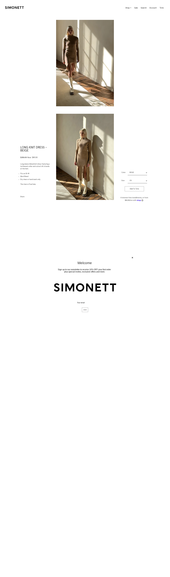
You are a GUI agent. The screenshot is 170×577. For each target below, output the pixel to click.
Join (85, 310)
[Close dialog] (132, 257)
